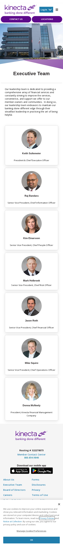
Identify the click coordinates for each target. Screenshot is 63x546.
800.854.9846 (31, 457)
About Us (8, 479)
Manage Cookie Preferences (31, 530)
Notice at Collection (12, 521)
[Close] (59, 504)
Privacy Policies (46, 518)
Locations (47, 19)
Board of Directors (14, 489)
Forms (35, 479)
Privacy (36, 489)
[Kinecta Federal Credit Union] (21, 9)
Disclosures (39, 484)
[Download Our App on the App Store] (20, 470)
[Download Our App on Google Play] (42, 470)
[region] (31, 523)
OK (31, 539)
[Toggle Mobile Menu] (57, 9)
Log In (44, 9)
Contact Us (16, 19)
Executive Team (12, 484)
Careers (7, 495)
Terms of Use (40, 495)
